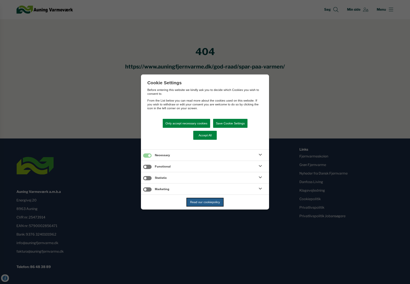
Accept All (205, 135)
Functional (163, 166)
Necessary (162, 155)
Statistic (161, 177)
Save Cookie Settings (230, 123)
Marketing (162, 189)
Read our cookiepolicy (205, 202)
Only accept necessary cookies (186, 123)
